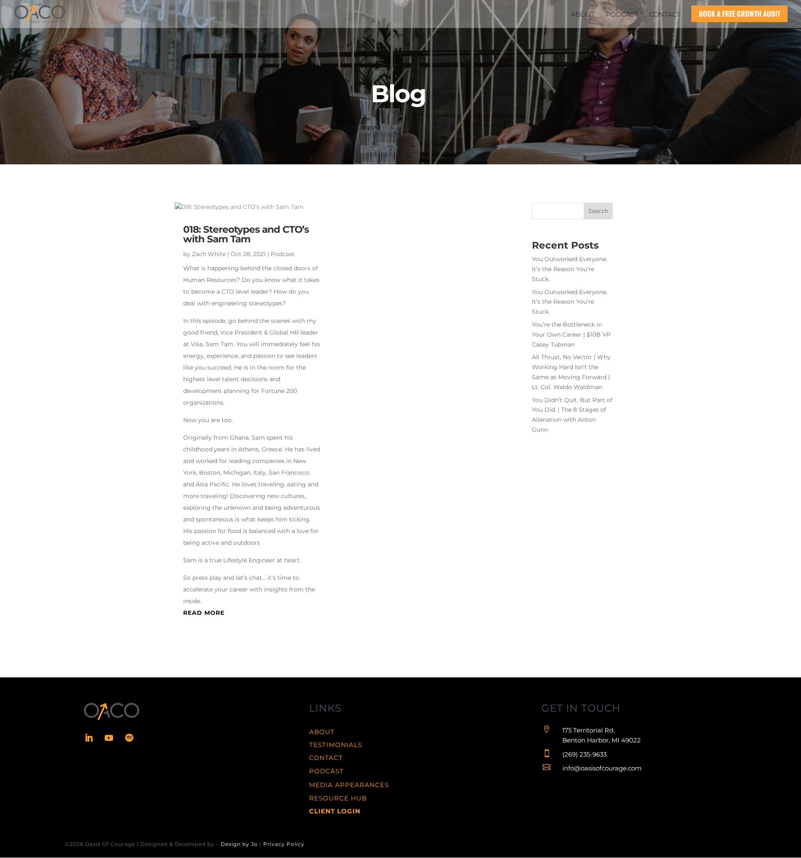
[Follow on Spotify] (129, 738)
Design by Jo (239, 844)
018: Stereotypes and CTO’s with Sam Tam (246, 234)
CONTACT (326, 758)
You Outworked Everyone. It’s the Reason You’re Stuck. (569, 269)
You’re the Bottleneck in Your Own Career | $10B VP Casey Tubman (571, 334)
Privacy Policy (284, 844)
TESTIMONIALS (335, 745)
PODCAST (326, 771)
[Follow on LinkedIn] (89, 738)
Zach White (209, 254)
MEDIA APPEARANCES (349, 785)
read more (203, 612)
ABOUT (322, 732)
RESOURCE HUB (338, 798)
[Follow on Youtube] (109, 738)
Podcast (283, 254)
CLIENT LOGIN (334, 811)
